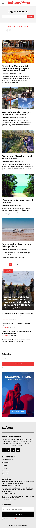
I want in (17, 364)
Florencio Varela (6, 485)
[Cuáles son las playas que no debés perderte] (18, 229)
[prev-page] (7, 30)
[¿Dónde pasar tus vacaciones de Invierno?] (18, 185)
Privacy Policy (21, 368)
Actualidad (5, 73)
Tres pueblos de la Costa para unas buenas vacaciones (17, 113)
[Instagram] (8, 450)
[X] (13, 450)
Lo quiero (17, 514)
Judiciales (5, 319)
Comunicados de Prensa (8, 344)
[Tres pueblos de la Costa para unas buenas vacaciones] (18, 98)
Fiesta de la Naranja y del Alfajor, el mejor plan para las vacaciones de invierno (17, 68)
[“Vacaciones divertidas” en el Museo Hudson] (18, 141)
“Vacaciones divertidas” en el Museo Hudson (17, 157)
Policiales (5, 327)
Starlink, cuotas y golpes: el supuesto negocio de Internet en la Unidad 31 (16, 332)
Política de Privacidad (21, 518)
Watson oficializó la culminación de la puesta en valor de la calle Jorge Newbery (17, 300)
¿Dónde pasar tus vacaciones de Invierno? (18, 201)
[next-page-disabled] (10, 30)
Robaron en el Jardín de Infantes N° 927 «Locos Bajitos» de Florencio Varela (16, 324)
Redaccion (13, 73)
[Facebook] (4, 450)
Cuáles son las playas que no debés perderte (16, 245)
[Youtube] (18, 450)
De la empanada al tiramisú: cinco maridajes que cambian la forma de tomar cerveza (16, 340)
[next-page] (17, 264)
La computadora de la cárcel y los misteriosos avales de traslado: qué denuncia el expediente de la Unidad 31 (18, 314)
